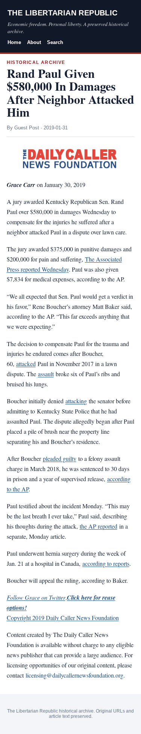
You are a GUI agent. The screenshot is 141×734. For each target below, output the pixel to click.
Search (55, 42)
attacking (76, 401)
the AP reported (98, 526)
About (34, 42)
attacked (26, 364)
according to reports (105, 563)
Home (14, 42)
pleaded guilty (59, 458)
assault (46, 374)
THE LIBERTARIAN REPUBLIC (63, 13)
